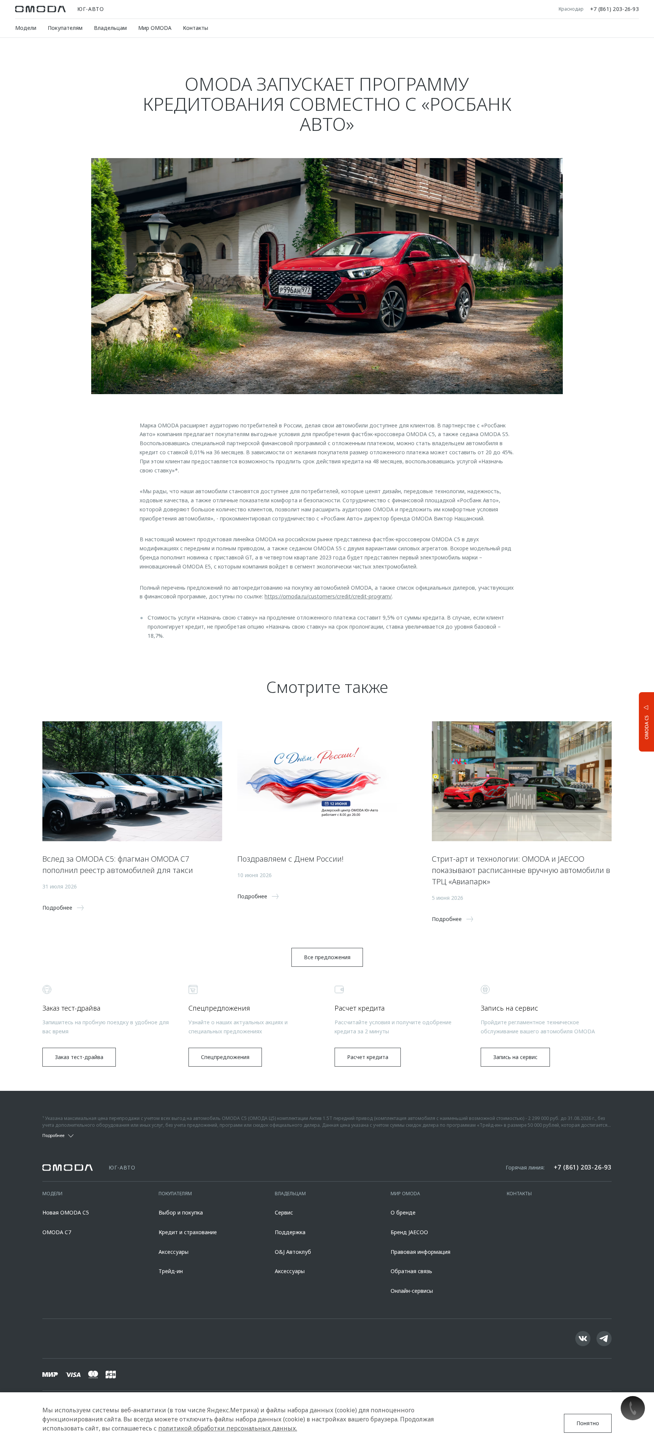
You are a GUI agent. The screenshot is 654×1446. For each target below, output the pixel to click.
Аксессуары (173, 1251)
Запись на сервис (515, 1057)
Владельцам (110, 27)
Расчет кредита (367, 1057)
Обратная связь (411, 1271)
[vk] (582, 1338)
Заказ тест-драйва (79, 1057)
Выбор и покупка (181, 1212)
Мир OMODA (154, 27)
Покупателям (65, 27)
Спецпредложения (225, 1057)
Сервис (284, 1212)
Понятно (587, 1423)
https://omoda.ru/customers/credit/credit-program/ (328, 596)
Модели (25, 27)
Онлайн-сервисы (412, 1290)
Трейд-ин (171, 1271)
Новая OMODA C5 (65, 1212)
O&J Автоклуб (293, 1251)
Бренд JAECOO (409, 1232)
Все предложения (327, 957)
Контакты (195, 27)
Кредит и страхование (188, 1232)
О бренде (403, 1212)
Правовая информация (420, 1251)
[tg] (604, 1338)
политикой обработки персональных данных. (227, 1428)
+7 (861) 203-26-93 (614, 9)
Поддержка (290, 1232)
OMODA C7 (56, 1232)
